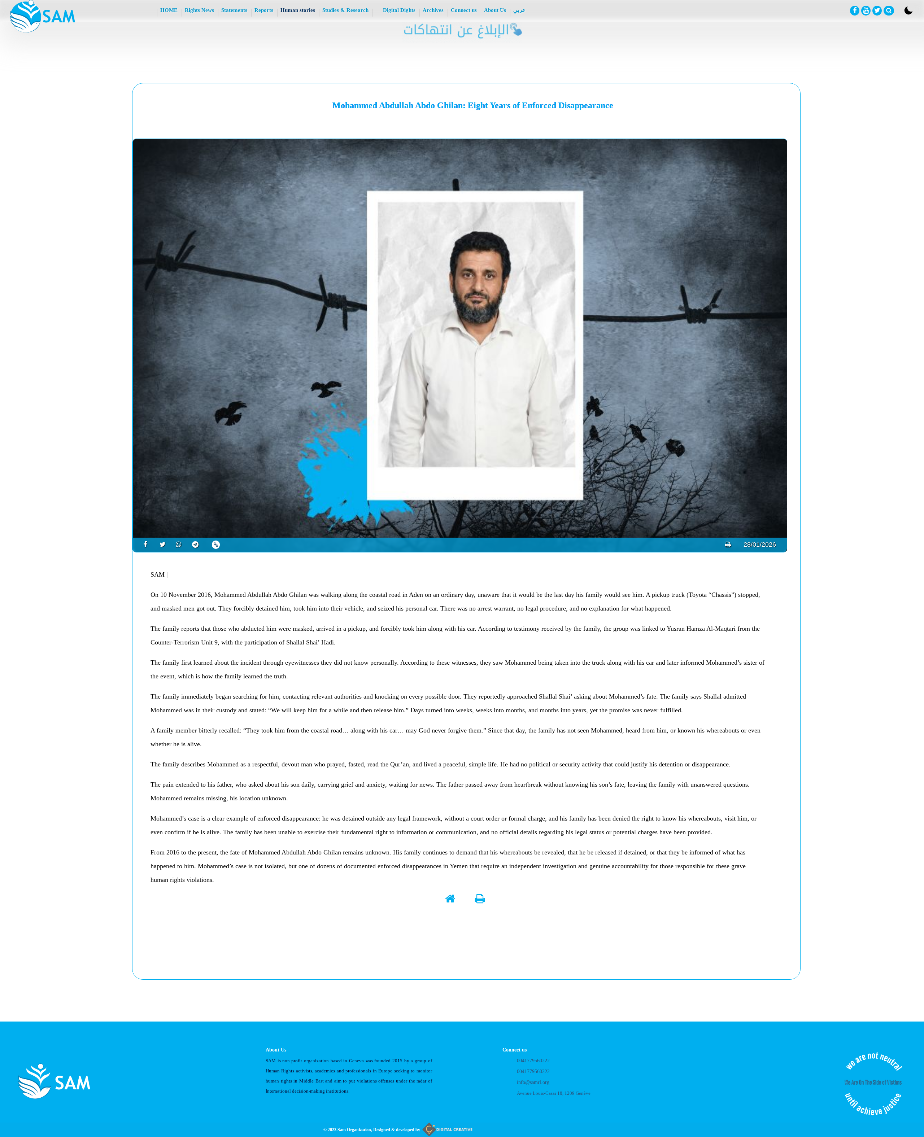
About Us (495, 10)
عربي (519, 10)
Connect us (464, 10)
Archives (433, 10)
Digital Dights (399, 10)
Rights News (199, 10)
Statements (234, 10)
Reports (263, 10)
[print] (728, 544)
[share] (142, 544)
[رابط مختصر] (216, 545)
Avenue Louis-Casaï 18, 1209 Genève (553, 1093)
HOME (169, 10)
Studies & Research (345, 10)
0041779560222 (533, 1060)
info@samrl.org (533, 1082)
